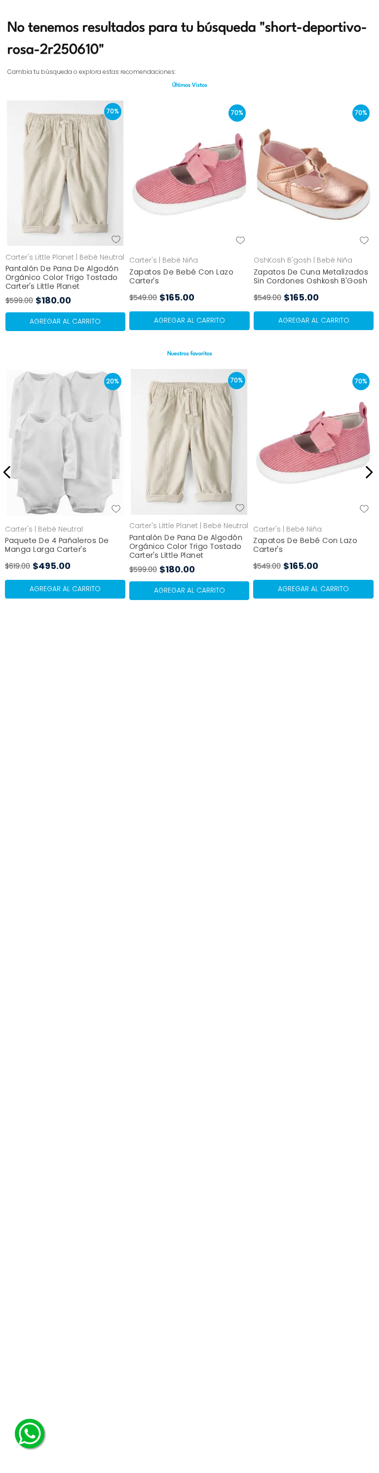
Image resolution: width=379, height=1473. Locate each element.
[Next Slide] (367, 472)
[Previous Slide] (8, 472)
